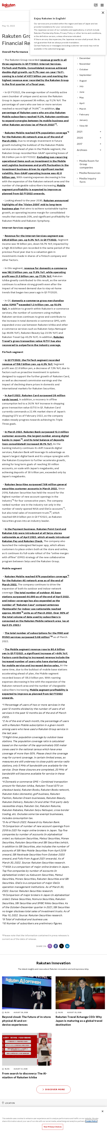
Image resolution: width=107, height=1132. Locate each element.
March (82, 108)
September (85, 75)
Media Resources (90, 172)
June (81, 92)
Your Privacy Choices (53, 1127)
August (83, 80)
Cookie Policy (91, 1121)
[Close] (103, 12)
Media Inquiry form (88, 180)
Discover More (55, 1089)
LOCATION (10, 1103)
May (81, 97)
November (85, 63)
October (83, 69)
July (81, 86)
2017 (79, 143)
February (84, 114)
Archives (82, 149)
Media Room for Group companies (89, 164)
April (81, 103)
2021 (79, 131)
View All (83, 125)
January (83, 120)
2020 (80, 137)
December (85, 58)
